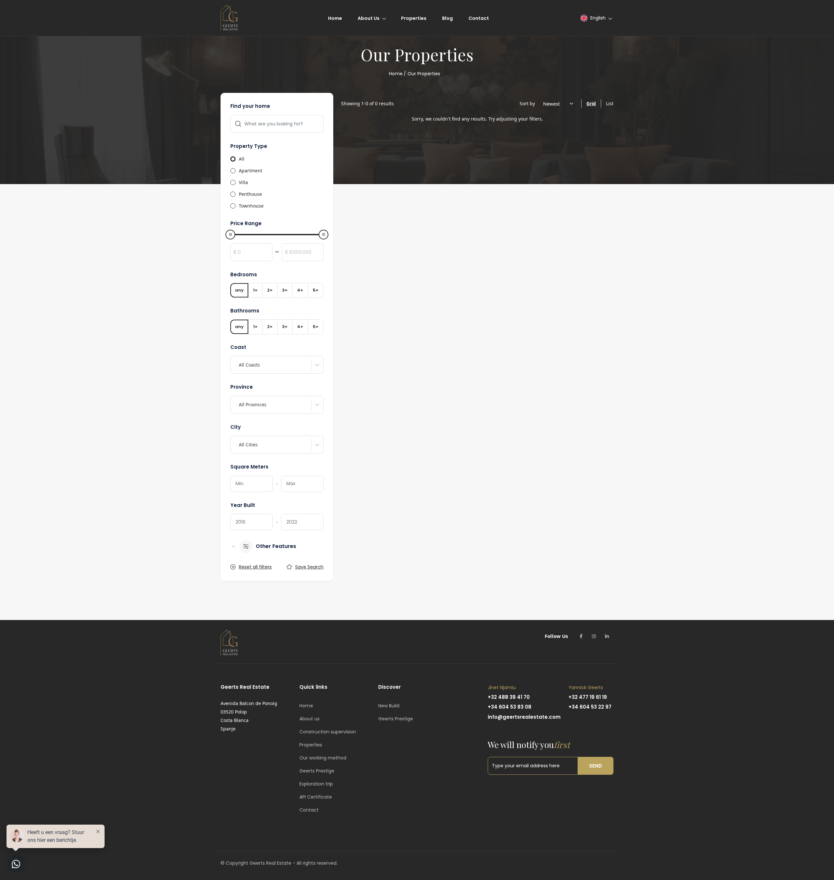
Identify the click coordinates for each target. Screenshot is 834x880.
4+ (300, 290)
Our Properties (424, 73)
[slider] (230, 234)
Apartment (250, 170)
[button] (595, 18)
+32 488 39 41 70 (509, 697)
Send (595, 765)
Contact (309, 810)
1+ (255, 290)
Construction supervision (327, 732)
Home (396, 73)
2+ (270, 290)
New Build (388, 705)
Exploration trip (316, 784)
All (241, 159)
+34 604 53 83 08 (509, 706)
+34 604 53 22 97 (589, 706)
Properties (310, 745)
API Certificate (315, 797)
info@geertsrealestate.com (524, 717)
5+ (316, 290)
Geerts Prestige (316, 771)
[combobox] (239, 365)
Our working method (322, 758)
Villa (243, 182)
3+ (285, 290)
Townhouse (251, 206)
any (239, 290)
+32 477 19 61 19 (587, 697)
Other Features (276, 546)
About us (309, 718)
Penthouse (250, 194)
